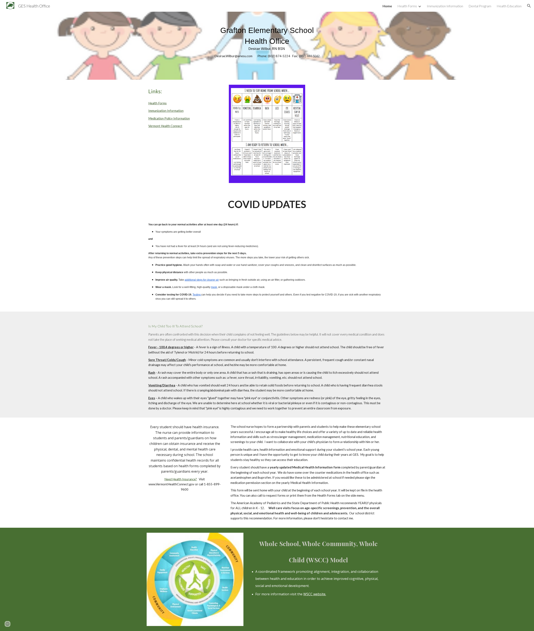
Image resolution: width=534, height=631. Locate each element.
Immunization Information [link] (445, 6)
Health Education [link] (509, 6)
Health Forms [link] (407, 6)
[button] (529, 6)
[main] (267, 45)
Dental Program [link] (480, 6)
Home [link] (387, 6)
